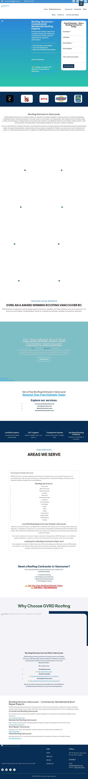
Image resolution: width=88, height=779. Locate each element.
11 (8, 380)
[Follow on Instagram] (77, 1)
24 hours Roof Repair (72, 15)
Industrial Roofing (53, 170)
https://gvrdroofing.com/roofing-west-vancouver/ (45, 681)
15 (13, 380)
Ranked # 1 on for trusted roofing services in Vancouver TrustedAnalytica (43, 73)
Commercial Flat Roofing (14, 170)
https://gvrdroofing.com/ (44, 671)
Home (46, 9)
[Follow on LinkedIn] (73, 1)
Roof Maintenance (53, 207)
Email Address (67, 43)
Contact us (60, 15)
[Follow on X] (10, 770)
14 (12, 380)
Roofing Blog (46, 348)
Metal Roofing (51, 244)
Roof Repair (8, 244)
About (53, 15)
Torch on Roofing (10, 281)
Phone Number (67, 48)
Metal (85, 9)
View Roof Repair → (15, 731)
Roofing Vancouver (55, 9)
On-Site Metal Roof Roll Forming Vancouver (44, 341)
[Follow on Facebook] (85, 1)
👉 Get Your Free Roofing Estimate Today (44, 585)
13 (11, 380)
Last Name (66, 37)
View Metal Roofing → (15, 738)
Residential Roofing (11, 207)
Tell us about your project (70, 57)
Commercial (68, 9)
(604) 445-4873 (29, 1)
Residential (77, 9)
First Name (66, 31)
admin (33, 348)
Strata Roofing (52, 281)
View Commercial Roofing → (17, 718)
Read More (43, 359)
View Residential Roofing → (17, 724)
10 (7, 380)
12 (9, 380)
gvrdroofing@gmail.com (12, 1)
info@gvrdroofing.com (76, 765)
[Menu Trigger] (81, 3)
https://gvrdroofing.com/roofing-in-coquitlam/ (44, 676)
